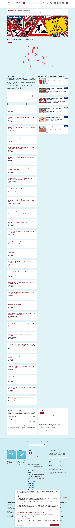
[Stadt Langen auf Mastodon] (62, 3)
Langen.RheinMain (32, 481)
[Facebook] (56, 3)
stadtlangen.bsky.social (33, 489)
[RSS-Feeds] (67, 3)
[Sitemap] (53, 3)
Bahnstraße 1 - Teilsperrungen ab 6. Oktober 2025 (18, 138)
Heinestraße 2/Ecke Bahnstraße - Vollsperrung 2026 (19, 241)
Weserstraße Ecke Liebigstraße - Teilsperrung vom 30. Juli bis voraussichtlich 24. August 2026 (21, 367)
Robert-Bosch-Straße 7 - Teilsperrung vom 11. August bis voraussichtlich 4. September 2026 (21, 303)
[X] (58, 3)
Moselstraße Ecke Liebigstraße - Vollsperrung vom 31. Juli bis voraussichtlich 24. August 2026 (21, 293)
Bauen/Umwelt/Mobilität (18, 10)
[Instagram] (60, 3)
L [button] (18, 103)
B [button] (10, 103)
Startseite (11, 10)
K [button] (17, 103)
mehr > (47, 83)
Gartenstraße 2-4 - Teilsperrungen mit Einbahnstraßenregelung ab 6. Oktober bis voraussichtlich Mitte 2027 (21, 221)
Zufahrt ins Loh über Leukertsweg (53, 108)
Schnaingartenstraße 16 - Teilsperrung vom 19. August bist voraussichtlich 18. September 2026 (21, 314)
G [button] (14, 103)
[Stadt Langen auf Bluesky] (65, 3)
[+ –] (37, 57)
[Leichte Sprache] (48, 3)
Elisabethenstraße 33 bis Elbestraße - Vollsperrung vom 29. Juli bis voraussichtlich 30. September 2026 (21, 179)
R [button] (21, 103)
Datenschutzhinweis (20, 525)
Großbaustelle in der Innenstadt (53, 117)
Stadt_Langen (31, 483)
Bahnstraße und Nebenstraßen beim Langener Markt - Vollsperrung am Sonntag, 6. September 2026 (21, 148)
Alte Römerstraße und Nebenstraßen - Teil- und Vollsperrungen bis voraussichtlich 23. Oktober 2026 (21, 107)
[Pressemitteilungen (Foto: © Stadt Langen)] (21, 455)
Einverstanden (54, 525)
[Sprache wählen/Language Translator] (51, 3)
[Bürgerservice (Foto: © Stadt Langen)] (11, 455)
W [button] (25, 103)
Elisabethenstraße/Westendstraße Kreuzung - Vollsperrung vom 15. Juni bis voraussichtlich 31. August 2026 (21, 189)
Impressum (41, 474)
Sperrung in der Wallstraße (52, 79)
